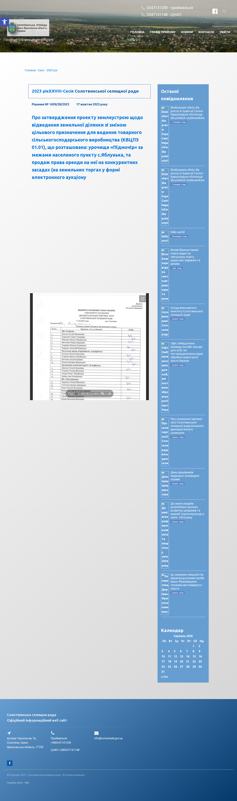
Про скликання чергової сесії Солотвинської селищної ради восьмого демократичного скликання (187, 425)
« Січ (164, 676)
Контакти (206, 32)
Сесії (41, 70)
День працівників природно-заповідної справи (185, 476)
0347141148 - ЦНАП (164, 14)
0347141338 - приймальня (170, 8)
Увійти (225, 32)
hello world (178, 232)
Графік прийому (162, 32)
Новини (187, 32)
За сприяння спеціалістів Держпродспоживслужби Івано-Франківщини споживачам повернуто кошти (187, 581)
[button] (4, 21)
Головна (137, 32)
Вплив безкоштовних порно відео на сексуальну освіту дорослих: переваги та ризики (185, 256)
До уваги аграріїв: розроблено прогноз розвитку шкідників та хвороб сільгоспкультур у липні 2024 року (187, 510)
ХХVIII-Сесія (61, 91)
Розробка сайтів (15, 783)
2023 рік (52, 70)
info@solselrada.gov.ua (108, 738)
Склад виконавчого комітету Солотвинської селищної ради (187, 311)
